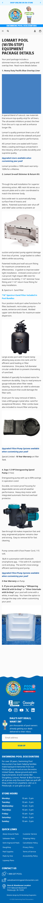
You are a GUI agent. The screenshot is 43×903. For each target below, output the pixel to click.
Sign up (21, 745)
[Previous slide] (2, 2)
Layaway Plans (8, 860)
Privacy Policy (28, 847)
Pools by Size (8, 856)
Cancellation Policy (30, 843)
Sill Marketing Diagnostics (27, 895)
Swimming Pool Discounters (24, 899)
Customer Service (30, 834)
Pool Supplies (8, 851)
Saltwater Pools (9, 838)
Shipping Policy (29, 838)
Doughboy (7, 847)
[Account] (35, 31)
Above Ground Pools (11, 834)
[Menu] (2, 31)
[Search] (8, 31)
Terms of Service (29, 851)
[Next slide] (40, 2)
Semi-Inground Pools (11, 843)
